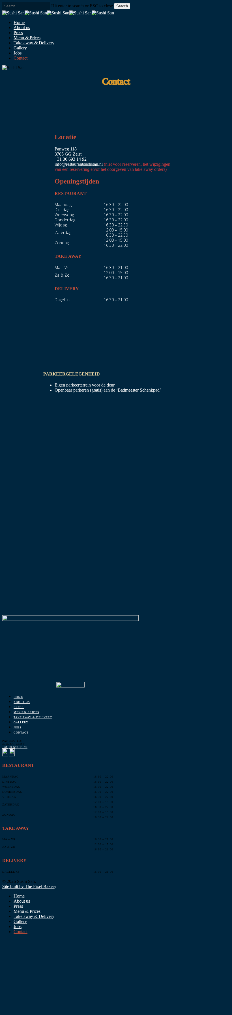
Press (19, 707)
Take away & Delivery (33, 717)
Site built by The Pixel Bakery (29, 886)
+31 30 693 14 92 (71, 159)
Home (18, 697)
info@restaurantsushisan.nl (79, 164)
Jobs (18, 727)
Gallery (21, 722)
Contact (21, 732)
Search (122, 6)
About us (22, 702)
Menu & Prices (26, 712)
